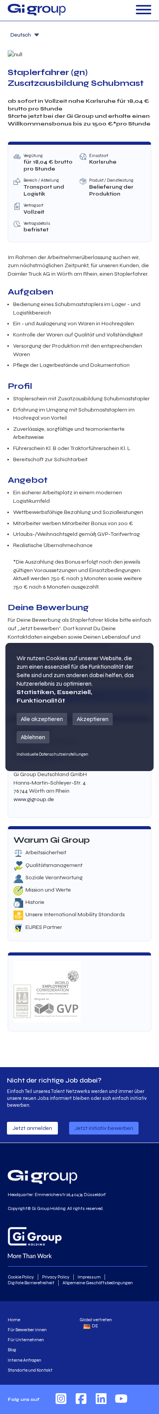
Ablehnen (33, 737)
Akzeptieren (92, 719)
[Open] (143, 10)
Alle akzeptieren (42, 719)
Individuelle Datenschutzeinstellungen (52, 754)
